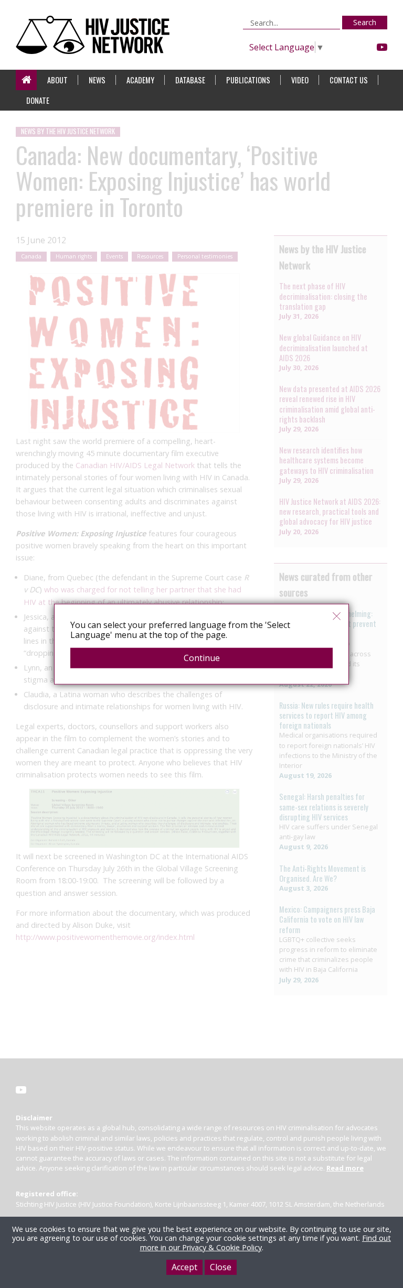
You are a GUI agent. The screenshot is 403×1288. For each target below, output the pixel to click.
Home (26, 80)
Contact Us (349, 79)
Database (190, 79)
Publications (248, 79)
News (97, 79)
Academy (140, 79)
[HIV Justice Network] (95, 35)
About (57, 79)
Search (364, 22)
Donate (37, 100)
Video (300, 79)
